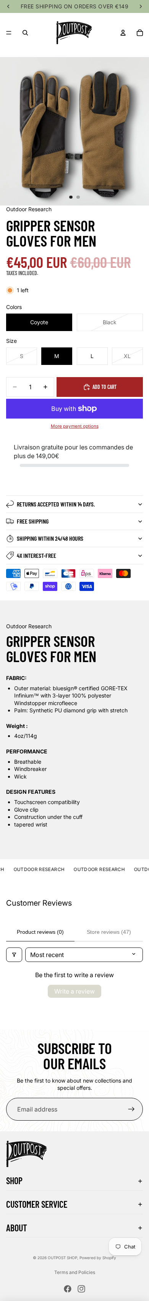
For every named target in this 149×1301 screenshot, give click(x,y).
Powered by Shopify (97, 1257)
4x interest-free (36, 555)
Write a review (74, 991)
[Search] (25, 32)
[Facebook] (67, 1288)
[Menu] (9, 32)
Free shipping (33, 521)
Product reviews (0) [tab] (40, 932)
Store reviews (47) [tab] (109, 932)
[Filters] (14, 954)
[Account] (123, 32)
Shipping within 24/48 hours (50, 538)
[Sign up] (131, 1109)
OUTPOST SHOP (62, 1257)
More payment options (75, 426)
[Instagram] (81, 1288)
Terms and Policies (74, 1272)
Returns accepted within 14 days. (56, 504)
